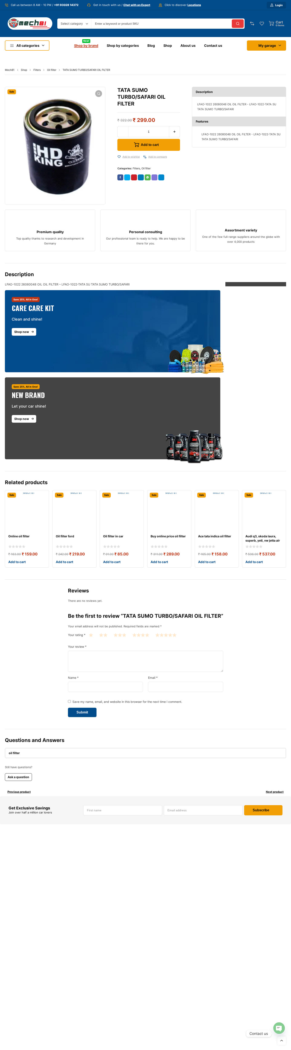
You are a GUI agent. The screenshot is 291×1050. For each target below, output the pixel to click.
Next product (275, 791)
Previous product (19, 791)
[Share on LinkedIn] (141, 177)
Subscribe (261, 810)
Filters (37, 69)
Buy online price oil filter (168, 536)
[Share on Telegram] (161, 177)
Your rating (76, 635)
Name (73, 677)
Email (153, 677)
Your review (77, 646)
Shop (24, 69)
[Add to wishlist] (119, 157)
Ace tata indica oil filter (214, 536)
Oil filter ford (65, 536)
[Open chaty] (279, 1028)
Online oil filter (19, 536)
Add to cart (150, 145)
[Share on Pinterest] (134, 177)
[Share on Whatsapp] (148, 177)
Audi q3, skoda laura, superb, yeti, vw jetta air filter (262, 540)
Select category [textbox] (72, 23)
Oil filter (51, 69)
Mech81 (9, 69)
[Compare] (145, 157)
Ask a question (18, 777)
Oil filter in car (113, 536)
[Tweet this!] (127, 177)
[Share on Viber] (154, 177)
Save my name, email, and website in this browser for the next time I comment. (127, 701)
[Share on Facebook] (120, 177)
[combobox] (74, 24)
